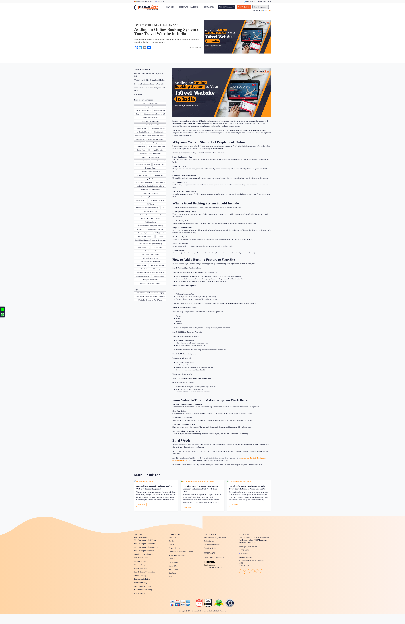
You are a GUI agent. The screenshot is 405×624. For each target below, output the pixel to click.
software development (158, 240)
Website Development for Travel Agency (150, 300)
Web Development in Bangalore (146, 547)
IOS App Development (150, 179)
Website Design (141, 265)
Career (171, 545)
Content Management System (156, 143)
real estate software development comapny (150, 225)
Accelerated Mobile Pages (150, 103)
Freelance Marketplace (143, 164)
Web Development (150, 251)
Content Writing (140, 146)
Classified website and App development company (150, 135)
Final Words (138, 94)
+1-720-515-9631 (265, 1)
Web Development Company (150, 254)
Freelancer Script (150, 168)
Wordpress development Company (150, 283)
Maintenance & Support (143, 586)
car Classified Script (143, 132)
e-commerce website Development (150, 153)
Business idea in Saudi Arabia (150, 121)
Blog (137, 114)
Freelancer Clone (159, 164)
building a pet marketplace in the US (154, 114)
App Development (159, 110)
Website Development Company (150, 269)
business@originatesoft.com (144, 1)
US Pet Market (158, 247)
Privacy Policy (174, 548)
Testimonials (173, 569)
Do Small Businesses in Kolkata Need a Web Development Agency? (154, 487)
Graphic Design (142, 175)
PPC (163, 207)
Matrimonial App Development (150, 189)
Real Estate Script (150, 222)
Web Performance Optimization (150, 261)
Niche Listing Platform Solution (150, 197)
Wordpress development (150, 280)
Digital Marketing (158, 150)
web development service (150, 258)
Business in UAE (141, 128)
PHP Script (150, 204)
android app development (143, 110)
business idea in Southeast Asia (150, 125)
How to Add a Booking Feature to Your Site (148, 84)
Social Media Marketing (142, 240)
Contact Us (173, 566)
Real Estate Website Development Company (150, 229)
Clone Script (139, 143)
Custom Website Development (156, 146)
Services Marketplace (144, 236)
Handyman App (158, 175)
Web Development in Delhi (144, 551)
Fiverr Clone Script (159, 161)
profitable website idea (150, 211)
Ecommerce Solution (142, 161)
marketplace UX (160, 182)
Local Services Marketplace (144, 182)
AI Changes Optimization (150, 107)
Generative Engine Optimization (150, 171)
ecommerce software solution (150, 157)
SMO (161, 236)
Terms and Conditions (177, 555)
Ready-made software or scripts (150, 218)
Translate (268, 10)
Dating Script (141, 150)
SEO (156, 233)
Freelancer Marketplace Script (215, 538)
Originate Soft (140, 200)
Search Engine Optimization (143, 233)
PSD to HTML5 (140, 593)
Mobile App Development (150, 193)
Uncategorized (142, 247)
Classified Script (159, 132)
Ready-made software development (150, 215)
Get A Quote (173, 562)
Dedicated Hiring (140, 583)
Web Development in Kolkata (145, 540)
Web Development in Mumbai (145, 544)
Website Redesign (159, 276)
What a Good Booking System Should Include (149, 80)
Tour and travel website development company (150, 293)
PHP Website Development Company (147, 207)
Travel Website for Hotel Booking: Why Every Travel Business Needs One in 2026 (248, 487)
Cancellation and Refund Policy (181, 552)
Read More (141, 504)
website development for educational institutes (150, 272)
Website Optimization (142, 276)
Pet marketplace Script (157, 200)
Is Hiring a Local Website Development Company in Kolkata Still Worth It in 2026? (200, 488)
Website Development (157, 265)
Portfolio (172, 559)
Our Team (172, 573)
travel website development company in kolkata (150, 296)
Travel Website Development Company (150, 243)
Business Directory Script (150, 117)
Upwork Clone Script (211, 545)
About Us (172, 538)
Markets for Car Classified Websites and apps (150, 186)
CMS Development (141, 558)
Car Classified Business (158, 128)
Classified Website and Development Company (150, 139)
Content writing (140, 575)
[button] (170, 7)
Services (163, 233)
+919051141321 (251, 1)
